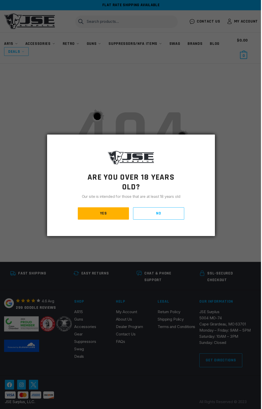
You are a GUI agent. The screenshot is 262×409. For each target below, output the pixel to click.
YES (103, 213)
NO (158, 213)
